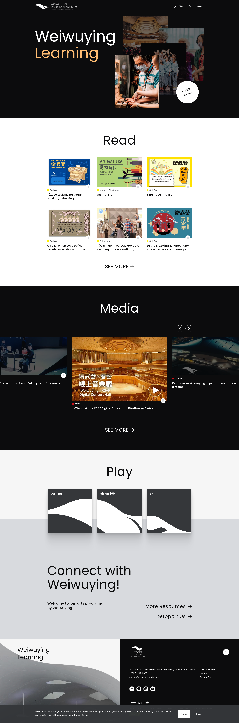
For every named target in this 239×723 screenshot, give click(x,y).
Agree (184, 714)
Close (198, 714)
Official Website (208, 669)
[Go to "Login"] (88, 186)
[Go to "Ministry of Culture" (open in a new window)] (143, 703)
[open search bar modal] (189, 6)
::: (33, 6)
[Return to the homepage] (137, 652)
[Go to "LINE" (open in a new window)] (138, 688)
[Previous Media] (180, 328)
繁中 (181, 6)
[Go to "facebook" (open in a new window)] (131, 688)
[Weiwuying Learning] (56, 6)
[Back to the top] (226, 652)
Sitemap (204, 673)
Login (174, 6)
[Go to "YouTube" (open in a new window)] (152, 688)
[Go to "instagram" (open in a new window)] (145, 688)
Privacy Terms (81, 715)
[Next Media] (188, 328)
